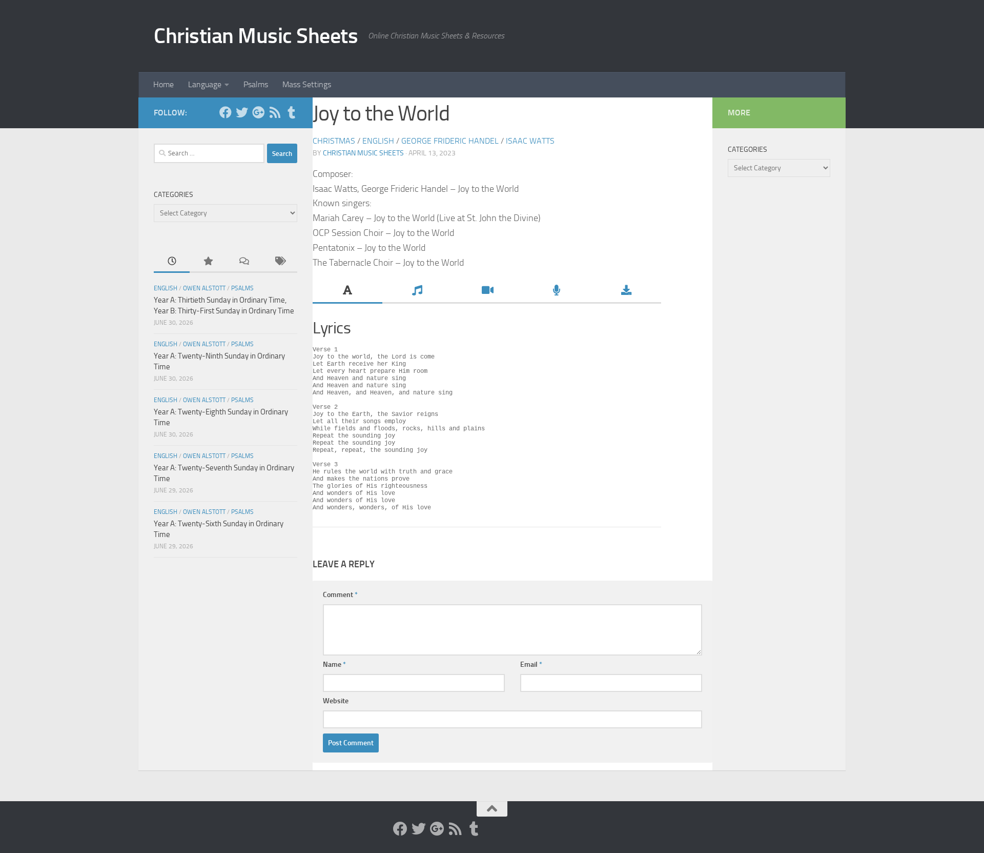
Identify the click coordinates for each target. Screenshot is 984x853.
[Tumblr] (291, 112)
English (165, 288)
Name (334, 664)
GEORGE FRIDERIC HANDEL (450, 141)
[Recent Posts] (172, 262)
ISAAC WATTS (530, 141)
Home (163, 84)
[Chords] (417, 291)
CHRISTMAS (334, 141)
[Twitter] (242, 112)
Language (204, 84)
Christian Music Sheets (256, 36)
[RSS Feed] (275, 112)
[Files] (626, 291)
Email (531, 664)
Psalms (255, 84)
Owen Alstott (204, 288)
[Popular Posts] (207, 262)
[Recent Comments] (243, 262)
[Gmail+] (258, 112)
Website (335, 701)
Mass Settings (306, 84)
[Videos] (487, 291)
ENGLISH (378, 141)
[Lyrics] (347, 291)
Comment (340, 594)
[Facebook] (225, 112)
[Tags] (279, 262)
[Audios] (556, 291)
